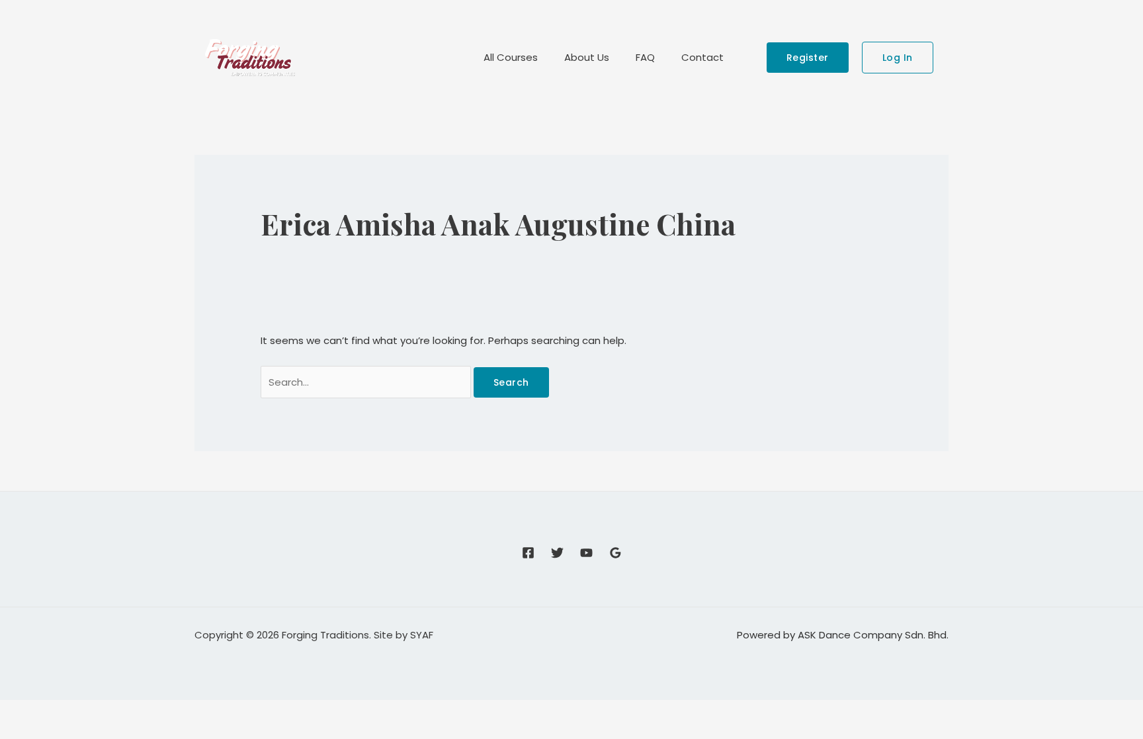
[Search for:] (367, 382)
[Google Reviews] (615, 552)
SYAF (421, 635)
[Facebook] (528, 552)
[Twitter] (557, 552)
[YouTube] (586, 552)
